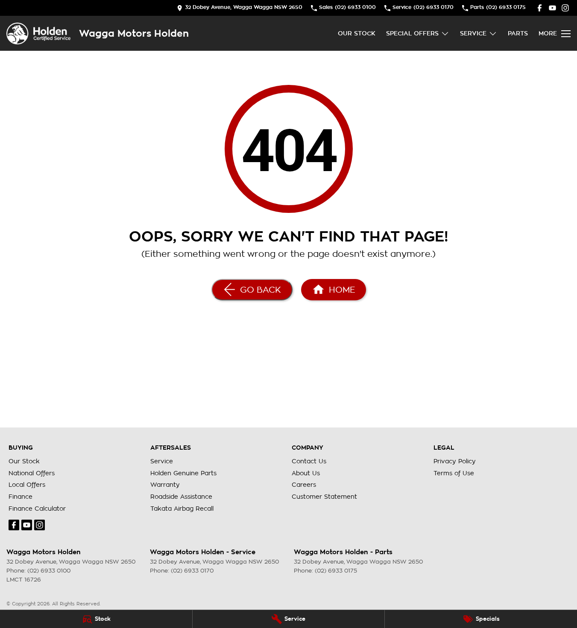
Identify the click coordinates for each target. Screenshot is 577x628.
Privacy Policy (454, 461)
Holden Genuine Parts (183, 473)
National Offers (32, 473)
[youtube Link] (552, 8)
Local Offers (27, 485)
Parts (518, 33)
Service (473, 33)
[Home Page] (38, 33)
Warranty (165, 485)
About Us (306, 473)
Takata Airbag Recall (182, 509)
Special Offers (412, 33)
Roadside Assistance (181, 497)
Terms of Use (453, 473)
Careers (304, 485)
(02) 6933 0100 (48, 570)
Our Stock (356, 33)
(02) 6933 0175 (336, 570)
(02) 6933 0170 (192, 570)
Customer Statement (324, 497)
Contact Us (309, 461)
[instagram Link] (565, 8)
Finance (20, 497)
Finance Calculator (37, 509)
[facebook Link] (539, 8)
